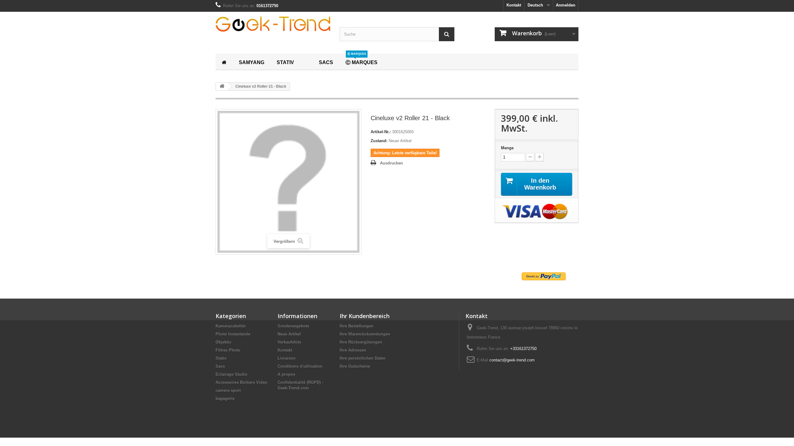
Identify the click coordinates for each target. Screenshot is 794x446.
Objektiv (223, 342)
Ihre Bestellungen (356, 326)
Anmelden (565, 5)
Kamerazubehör (231, 326)
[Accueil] (224, 61)
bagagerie (225, 398)
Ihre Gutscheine (355, 366)
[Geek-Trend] (273, 24)
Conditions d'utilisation (300, 366)
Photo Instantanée (233, 334)
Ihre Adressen (353, 350)
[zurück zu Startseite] (222, 86)
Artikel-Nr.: (381, 131)
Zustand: (379, 140)
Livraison (287, 358)
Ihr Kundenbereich (365, 316)
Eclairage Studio (232, 374)
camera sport (228, 390)
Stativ (221, 358)
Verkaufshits (289, 342)
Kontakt (513, 5)
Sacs (220, 366)
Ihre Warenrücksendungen (365, 334)
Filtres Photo (228, 350)
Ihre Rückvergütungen (361, 342)
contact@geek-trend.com (512, 360)
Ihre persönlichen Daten (363, 358)
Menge (507, 148)
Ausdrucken (391, 163)
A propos (286, 374)
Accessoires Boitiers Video (241, 382)
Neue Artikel (289, 334)
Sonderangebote (293, 326)
